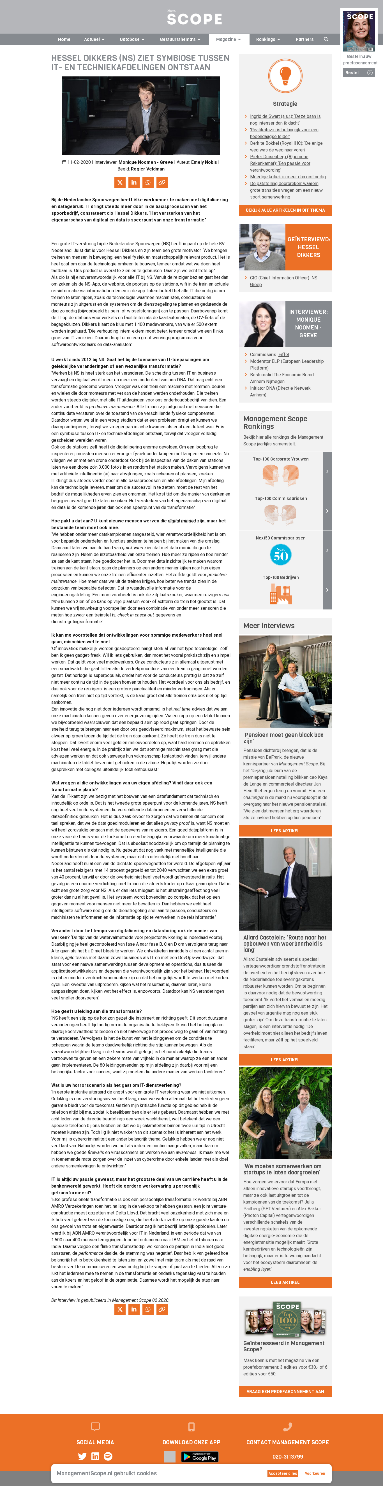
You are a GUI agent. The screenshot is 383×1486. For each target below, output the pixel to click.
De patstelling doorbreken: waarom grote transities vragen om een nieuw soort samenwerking (286, 190)
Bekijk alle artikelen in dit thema (285, 210)
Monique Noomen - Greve (146, 162)
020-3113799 (288, 1456)
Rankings (265, 39)
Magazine (226, 39)
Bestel (352, 73)
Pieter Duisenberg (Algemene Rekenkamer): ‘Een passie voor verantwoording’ (280, 163)
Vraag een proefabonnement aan (285, 1391)
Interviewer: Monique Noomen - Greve (308, 323)
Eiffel (283, 354)
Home (64, 39)
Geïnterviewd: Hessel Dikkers (309, 247)
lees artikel (285, 831)
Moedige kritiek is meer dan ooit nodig (288, 176)
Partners (305, 39)
